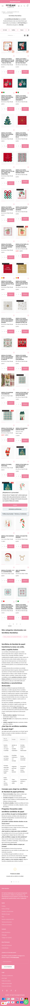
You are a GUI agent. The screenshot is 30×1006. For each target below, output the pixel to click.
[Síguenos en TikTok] (15, 990)
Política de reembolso (7, 924)
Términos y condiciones (7, 975)
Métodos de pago (6, 914)
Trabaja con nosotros (7, 937)
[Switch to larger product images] (25, 35)
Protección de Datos (6, 986)
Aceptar (15, 505)
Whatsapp (4, 935)
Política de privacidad (8, 514)
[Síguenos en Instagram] (7, 990)
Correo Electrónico (6, 932)
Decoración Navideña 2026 (13, 11)
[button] (13, 56)
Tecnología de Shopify (19, 995)
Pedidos (4, 906)
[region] (15, 873)
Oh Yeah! (3, 11)
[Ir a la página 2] (20, 624)
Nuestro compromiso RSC (8, 919)
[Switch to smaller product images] (27, 35)
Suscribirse (8, 966)
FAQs (3, 916)
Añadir (11, 72)
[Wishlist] (18, 6)
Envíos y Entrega (5, 908)
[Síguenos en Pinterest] (11, 990)
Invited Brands (5, 948)
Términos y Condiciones (20, 514)
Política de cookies (6, 981)
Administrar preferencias (15, 509)
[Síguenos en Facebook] (2, 990)
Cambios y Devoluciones (7, 911)
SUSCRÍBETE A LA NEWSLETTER (18, 1)
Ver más (21, 25)
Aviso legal (4, 978)
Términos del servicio (7, 922)
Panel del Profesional (7, 945)
